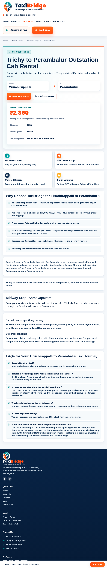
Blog (5, 501)
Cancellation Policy (11, 524)
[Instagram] (10, 479)
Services (27, 21)
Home (6, 21)
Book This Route (20, 96)
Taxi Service (17, 41)
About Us (15, 21)
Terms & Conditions (12, 520)
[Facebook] (5, 479)
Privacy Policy (9, 517)
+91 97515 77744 (18, 30)
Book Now (44, 30)
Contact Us (58, 21)
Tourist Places (43, 21)
